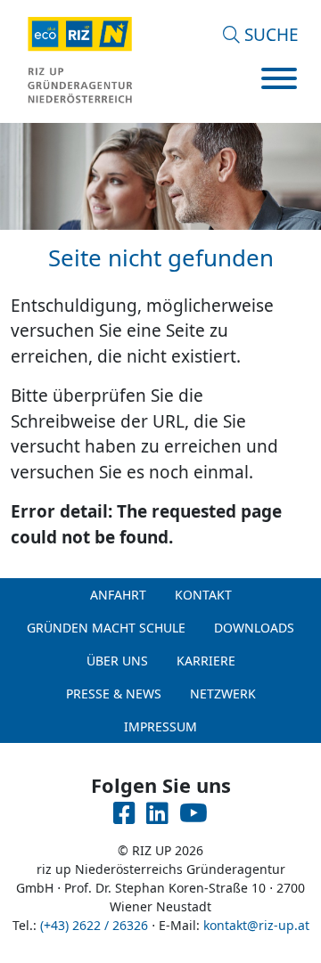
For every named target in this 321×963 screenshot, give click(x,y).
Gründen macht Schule (106, 627)
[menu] (279, 80)
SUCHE (269, 34)
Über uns (117, 660)
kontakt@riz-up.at (256, 925)
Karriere (206, 660)
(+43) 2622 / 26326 (94, 925)
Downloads (254, 627)
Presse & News (113, 693)
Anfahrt (118, 594)
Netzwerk (223, 693)
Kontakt (203, 594)
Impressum (160, 726)
